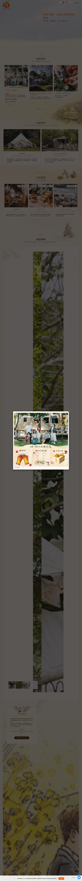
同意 (61, 878)
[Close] (69, 411)
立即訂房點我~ (17, 467)
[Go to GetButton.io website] (79, 879)
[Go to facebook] (79, 877)
